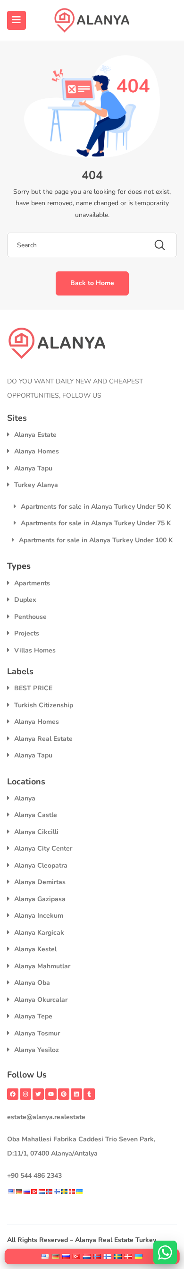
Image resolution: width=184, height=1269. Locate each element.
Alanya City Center (43, 848)
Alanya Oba (32, 982)
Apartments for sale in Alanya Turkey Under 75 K (96, 523)
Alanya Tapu (33, 468)
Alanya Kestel (35, 949)
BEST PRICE (33, 688)
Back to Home (92, 282)
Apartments (32, 583)
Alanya (24, 798)
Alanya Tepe (33, 1016)
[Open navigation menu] (16, 20)
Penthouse (30, 616)
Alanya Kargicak (39, 932)
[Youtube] (51, 1094)
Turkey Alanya (36, 484)
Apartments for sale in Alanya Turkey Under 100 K (96, 540)
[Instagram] (25, 1094)
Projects (26, 633)
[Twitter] (38, 1094)
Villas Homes (35, 650)
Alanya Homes (36, 451)
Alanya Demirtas (40, 882)
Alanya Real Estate (43, 738)
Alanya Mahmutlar (42, 966)
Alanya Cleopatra (40, 865)
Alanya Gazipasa (40, 899)
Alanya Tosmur (37, 1033)
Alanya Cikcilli (36, 831)
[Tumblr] (89, 1094)
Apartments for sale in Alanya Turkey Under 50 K (96, 506)
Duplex (25, 599)
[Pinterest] (63, 1094)
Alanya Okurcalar (40, 999)
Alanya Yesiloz (36, 1049)
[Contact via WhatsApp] (165, 1252)
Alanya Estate (35, 434)
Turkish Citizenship (43, 705)
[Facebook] (12, 1094)
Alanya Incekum (38, 915)
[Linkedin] (76, 1094)
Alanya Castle (35, 814)
